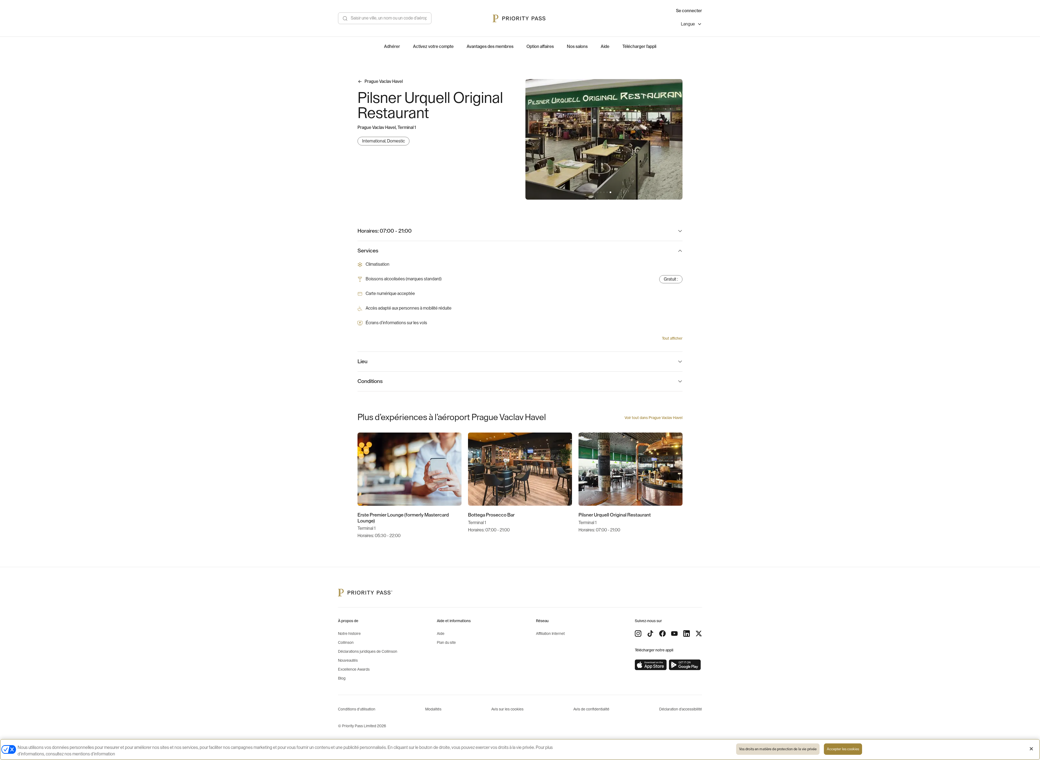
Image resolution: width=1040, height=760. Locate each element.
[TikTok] (650, 633)
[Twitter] (699, 633)
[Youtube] (674, 633)
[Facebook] (662, 633)
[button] (597, 192)
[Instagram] (638, 633)
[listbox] (691, 25)
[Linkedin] (686, 633)
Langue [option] (688, 24)
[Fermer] (1031, 749)
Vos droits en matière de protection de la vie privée (778, 749)
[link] (651, 665)
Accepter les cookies (843, 749)
